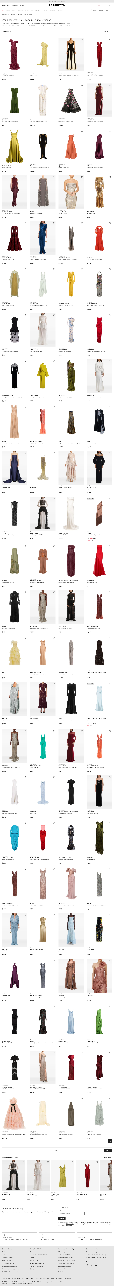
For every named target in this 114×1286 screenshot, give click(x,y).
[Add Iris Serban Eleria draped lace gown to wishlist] (25, 39)
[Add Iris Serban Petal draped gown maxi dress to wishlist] (110, 223)
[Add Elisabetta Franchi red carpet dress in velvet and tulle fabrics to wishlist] (25, 361)
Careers (32, 1257)
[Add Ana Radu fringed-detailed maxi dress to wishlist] (25, 684)
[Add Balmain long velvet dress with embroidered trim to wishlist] (53, 131)
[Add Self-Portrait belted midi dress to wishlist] (53, 684)
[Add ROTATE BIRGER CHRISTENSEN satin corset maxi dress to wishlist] (110, 684)
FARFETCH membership (65, 1254)
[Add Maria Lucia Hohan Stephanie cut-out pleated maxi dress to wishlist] (53, 960)
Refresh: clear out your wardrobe (95, 1252)
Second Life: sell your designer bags (96, 1254)
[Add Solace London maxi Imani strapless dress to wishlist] (25, 453)
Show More (107, 1157)
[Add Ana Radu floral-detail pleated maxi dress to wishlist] (82, 960)
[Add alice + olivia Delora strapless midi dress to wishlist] (110, 915)
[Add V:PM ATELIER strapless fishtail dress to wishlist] (110, 546)
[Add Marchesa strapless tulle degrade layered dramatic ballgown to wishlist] (25, 1098)
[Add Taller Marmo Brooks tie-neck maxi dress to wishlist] (53, 361)
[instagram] (88, 1265)
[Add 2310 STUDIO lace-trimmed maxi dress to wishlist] (53, 315)
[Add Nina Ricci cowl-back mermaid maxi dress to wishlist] (25, 777)
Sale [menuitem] (3, 10)
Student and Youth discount (66, 1263)
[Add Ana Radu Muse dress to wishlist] (53, 453)
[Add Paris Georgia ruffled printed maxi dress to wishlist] (82, 315)
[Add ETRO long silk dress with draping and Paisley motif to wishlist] (82, 407)
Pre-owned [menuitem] (60, 10)
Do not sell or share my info (63, 1278)
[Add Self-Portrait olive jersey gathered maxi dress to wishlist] (25, 85)
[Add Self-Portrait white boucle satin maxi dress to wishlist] (110, 361)
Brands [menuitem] (14, 10)
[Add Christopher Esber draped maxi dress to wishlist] (53, 731)
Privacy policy (6, 1278)
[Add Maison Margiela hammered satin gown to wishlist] (82, 498)
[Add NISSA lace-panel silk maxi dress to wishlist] (25, 592)
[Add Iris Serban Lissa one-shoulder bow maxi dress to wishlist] (53, 592)
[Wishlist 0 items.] (106, 5)
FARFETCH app (34, 1260)
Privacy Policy (70, 1224)
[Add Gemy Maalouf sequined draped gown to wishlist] (82, 1052)
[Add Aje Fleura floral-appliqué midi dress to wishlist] (25, 315)
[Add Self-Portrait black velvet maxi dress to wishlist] (110, 777)
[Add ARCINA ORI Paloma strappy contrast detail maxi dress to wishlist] (82, 39)
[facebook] (96, 1265)
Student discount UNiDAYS (65, 1257)
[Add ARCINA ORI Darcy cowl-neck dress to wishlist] (82, 1006)
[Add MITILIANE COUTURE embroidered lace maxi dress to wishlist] (82, 823)
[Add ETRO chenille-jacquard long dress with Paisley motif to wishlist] (53, 1006)
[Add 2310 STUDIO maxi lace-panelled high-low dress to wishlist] (53, 498)
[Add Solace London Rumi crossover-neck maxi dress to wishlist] (25, 960)
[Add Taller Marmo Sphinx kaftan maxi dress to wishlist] (25, 269)
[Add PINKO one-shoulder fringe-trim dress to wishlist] (110, 498)
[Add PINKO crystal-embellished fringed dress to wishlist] (25, 498)
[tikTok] (92, 1265)
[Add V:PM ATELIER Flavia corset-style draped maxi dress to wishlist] (110, 315)
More (73, 25)
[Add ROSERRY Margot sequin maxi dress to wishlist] (53, 869)
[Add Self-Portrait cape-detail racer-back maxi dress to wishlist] (53, 1098)
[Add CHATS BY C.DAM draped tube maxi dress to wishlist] (25, 823)
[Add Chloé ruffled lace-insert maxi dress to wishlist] (110, 1098)
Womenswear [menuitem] (6, 5)
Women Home (5, 14)
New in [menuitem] (8, 10)
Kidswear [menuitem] (22, 5)
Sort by (106, 31)
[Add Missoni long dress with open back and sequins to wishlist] (110, 869)
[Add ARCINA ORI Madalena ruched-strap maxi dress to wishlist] (53, 269)
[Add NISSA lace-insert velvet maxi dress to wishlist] (82, 684)
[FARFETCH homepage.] (57, 5)
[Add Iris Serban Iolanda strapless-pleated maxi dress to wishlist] (25, 731)
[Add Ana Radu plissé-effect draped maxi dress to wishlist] (25, 915)
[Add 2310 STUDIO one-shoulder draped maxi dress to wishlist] (110, 85)
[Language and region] (99, 5)
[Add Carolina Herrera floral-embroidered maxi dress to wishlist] (82, 85)
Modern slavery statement (37, 1263)
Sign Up (61, 1218)
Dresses (20, 14)
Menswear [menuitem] (15, 5)
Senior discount (62, 1271)
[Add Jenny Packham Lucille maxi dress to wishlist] (82, 177)
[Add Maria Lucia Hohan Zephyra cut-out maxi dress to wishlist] (110, 592)
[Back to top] (110, 1141)
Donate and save (62, 1269)
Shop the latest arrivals (59, 1)
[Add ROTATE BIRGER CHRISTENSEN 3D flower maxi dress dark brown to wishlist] (110, 638)
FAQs (42, 1237)
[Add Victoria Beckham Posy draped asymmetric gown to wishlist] (110, 1052)
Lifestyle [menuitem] (52, 10)
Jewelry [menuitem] (46, 10)
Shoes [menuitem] (27, 10)
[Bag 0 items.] (110, 5)
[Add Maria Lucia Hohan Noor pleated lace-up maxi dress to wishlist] (110, 39)
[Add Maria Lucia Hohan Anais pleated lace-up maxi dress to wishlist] (53, 1052)
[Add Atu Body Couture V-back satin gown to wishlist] (25, 131)
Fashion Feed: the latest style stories (96, 1257)
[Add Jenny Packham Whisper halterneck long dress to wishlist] (82, 638)
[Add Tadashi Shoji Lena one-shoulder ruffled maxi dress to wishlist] (110, 1006)
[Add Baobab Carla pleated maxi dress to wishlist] (25, 546)
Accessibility (29, 1278)
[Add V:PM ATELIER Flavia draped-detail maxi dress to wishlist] (25, 1006)
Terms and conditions (18, 1278)
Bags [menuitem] (32, 10)
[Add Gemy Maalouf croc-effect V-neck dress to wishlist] (25, 223)
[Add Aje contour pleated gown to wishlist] (82, 131)
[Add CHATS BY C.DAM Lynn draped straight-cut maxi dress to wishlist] (25, 177)
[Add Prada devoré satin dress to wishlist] (110, 407)
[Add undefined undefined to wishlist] (23, 1162)
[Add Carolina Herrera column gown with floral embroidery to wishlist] (110, 269)
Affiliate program (62, 1252)
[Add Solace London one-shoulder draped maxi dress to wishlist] (110, 131)
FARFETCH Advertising (36, 1266)
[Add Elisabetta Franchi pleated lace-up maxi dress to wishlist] (53, 546)
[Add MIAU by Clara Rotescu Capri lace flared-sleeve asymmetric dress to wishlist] (82, 453)
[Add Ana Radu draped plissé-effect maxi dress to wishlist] (53, 223)
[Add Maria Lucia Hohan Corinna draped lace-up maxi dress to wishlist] (110, 731)
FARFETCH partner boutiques (38, 1254)
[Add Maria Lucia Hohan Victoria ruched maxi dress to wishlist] (53, 407)
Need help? (81, 1237)
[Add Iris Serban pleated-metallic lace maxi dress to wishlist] (82, 869)
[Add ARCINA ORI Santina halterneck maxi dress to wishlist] (82, 1098)
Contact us (5, 1252)
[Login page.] (103, 5)
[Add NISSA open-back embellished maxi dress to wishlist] (25, 407)
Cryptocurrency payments (9, 1266)
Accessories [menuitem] (38, 10)
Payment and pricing (8, 1263)
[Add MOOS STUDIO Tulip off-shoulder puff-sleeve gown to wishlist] (110, 453)
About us (32, 1252)
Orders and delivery (7, 1257)
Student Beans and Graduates (66, 1260)
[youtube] (100, 1265)
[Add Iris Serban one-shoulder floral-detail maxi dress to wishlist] (110, 960)
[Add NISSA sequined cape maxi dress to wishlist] (53, 177)
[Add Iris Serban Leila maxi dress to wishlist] (110, 823)
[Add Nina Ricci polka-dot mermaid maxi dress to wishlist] (82, 915)
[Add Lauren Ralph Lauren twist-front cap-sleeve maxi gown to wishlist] (53, 915)
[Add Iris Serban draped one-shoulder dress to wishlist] (82, 361)
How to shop (7, 1237)
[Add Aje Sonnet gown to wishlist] (25, 638)
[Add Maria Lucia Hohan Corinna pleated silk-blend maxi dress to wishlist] (82, 223)
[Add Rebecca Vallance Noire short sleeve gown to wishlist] (25, 1052)
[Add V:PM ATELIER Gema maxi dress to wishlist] (110, 177)
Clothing (13, 14)
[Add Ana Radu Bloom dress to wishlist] (53, 777)
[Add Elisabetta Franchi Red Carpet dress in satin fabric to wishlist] (53, 638)
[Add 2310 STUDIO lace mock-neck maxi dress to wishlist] (82, 592)
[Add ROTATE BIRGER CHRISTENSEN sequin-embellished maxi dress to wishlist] (82, 546)
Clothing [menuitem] (20, 10)
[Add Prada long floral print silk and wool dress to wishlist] (53, 85)
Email (59, 1210)
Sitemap (32, 1269)
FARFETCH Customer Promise (10, 1271)
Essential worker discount (65, 1266)
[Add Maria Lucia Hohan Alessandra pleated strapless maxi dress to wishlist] (25, 869)
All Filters (6, 31)
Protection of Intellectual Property (44, 1278)
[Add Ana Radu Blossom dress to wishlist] (53, 39)
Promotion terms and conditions (11, 1269)
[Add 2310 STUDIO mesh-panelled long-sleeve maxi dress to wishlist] (82, 731)
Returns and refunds (8, 1260)
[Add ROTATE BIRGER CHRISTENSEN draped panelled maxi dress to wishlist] (82, 777)
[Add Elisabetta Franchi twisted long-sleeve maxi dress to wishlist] (82, 269)
